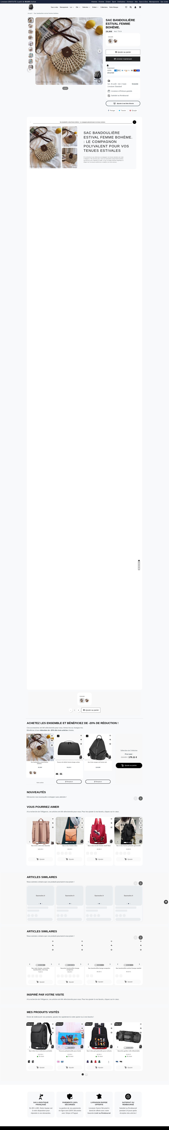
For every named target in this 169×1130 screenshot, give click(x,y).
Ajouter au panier (131, 765)
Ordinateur (121, 2)
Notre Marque (113, 7)
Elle (77, 7)
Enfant (108, 2)
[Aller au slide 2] (86, 1074)
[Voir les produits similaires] (52, 745)
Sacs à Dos (143, 2)
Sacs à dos (54, 7)
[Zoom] (99, 81)
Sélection (85, 7)
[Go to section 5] (138, 569)
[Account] (135, 7)
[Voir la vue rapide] (52, 740)
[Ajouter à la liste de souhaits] (52, 736)
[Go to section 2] (138, 562)
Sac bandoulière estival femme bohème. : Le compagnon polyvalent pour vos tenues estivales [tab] (82, 122)
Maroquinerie (154, 2)
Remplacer (70, 781)
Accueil (30, 13)
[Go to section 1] (139, 560)
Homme (94, 2)
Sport (114, 2)
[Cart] (140, 7)
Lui (71, 7)
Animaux (130, 2)
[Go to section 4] (138, 567)
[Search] (131, 7)
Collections (104, 7)
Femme (101, 2)
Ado (136, 2)
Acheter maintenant (124, 59)
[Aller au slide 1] (83, 1074)
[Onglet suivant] (134, 122)
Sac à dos (164, 2)
